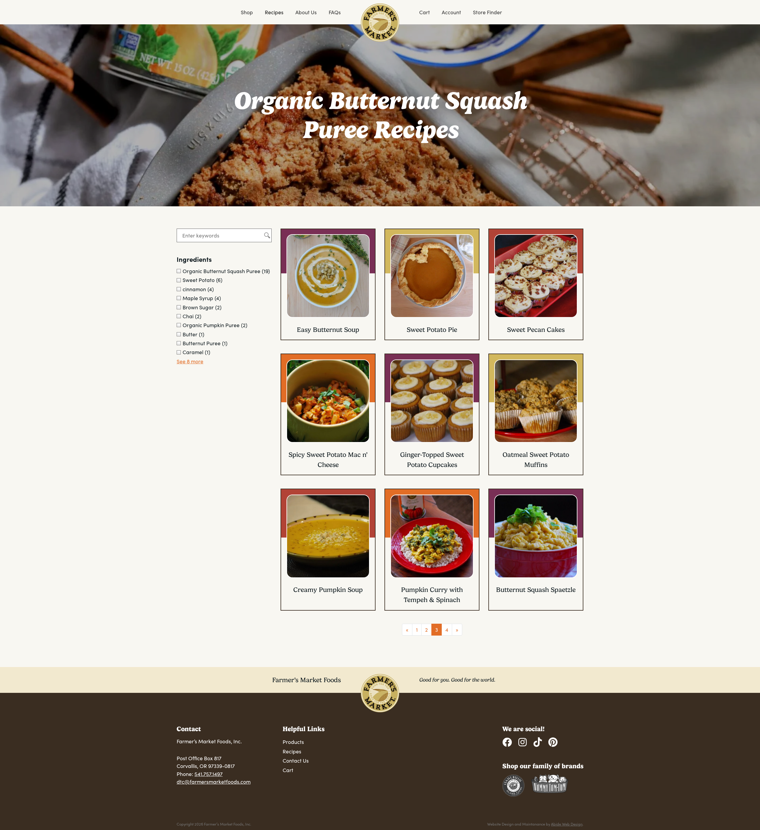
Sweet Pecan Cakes (536, 329)
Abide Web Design (566, 823)
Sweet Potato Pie (432, 329)
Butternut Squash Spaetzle (536, 589)
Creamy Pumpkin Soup (328, 589)
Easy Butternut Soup (328, 329)
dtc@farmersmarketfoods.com (214, 781)
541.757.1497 (208, 773)
